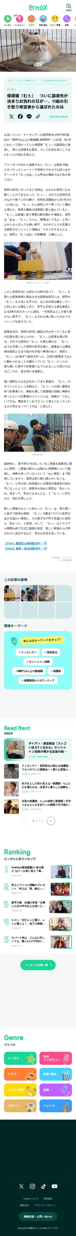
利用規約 (48, 1198)
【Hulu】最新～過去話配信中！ (23, 548)
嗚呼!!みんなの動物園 (29, 671)
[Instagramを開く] (32, 1186)
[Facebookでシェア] (20, 117)
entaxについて (31, 1198)
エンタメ (11, 89)
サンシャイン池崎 (38, 661)
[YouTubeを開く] (55, 1186)
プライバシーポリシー (45, 1205)
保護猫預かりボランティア (38, 680)
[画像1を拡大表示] (12, 593)
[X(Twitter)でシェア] (11, 117)
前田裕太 (50, 652)
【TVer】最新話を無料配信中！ (23, 543)
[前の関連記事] (25, 821)
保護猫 (56, 671)
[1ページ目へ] (33, 821)
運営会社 (24, 1205)
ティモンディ (28, 652)
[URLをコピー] (38, 117)
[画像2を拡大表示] (29, 593)
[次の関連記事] (51, 821)
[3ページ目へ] (39, 821)
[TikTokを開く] (43, 1186)
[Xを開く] (21, 1186)
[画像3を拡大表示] (46, 593)
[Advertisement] (38, 704)
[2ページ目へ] (36, 821)
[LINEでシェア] (29, 117)
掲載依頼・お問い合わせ (38, 1216)
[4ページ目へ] (42, 821)
